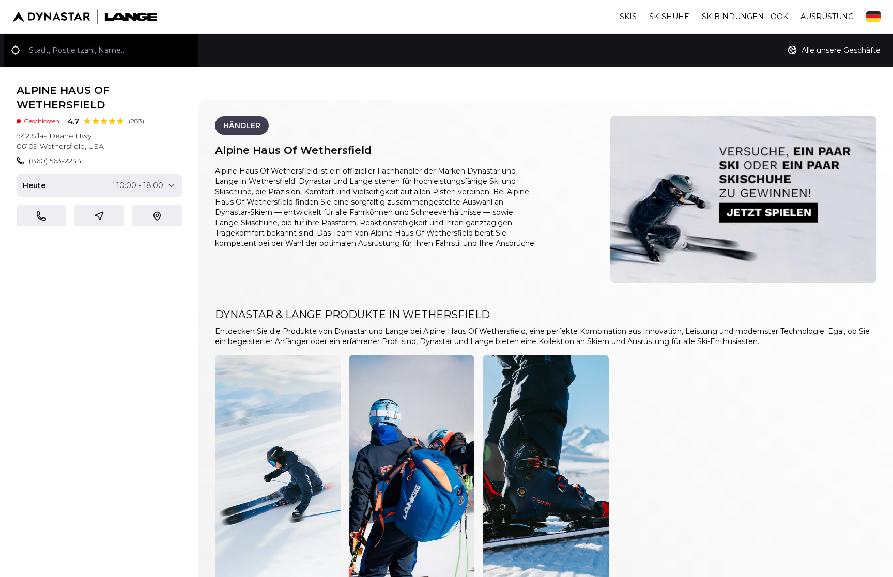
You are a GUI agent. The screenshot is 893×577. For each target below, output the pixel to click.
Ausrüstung (827, 16)
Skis (628, 16)
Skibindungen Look (745, 16)
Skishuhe (669, 16)
